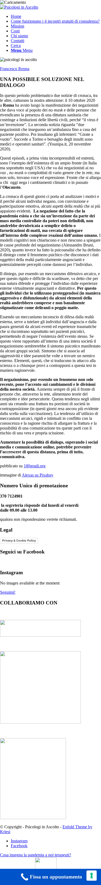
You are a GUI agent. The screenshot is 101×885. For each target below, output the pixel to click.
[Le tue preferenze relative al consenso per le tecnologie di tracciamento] (91, 875)
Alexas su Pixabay (37, 475)
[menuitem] (56, 16)
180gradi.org (35, 466)
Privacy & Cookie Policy (19, 540)
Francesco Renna (14, 68)
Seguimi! (7, 592)
